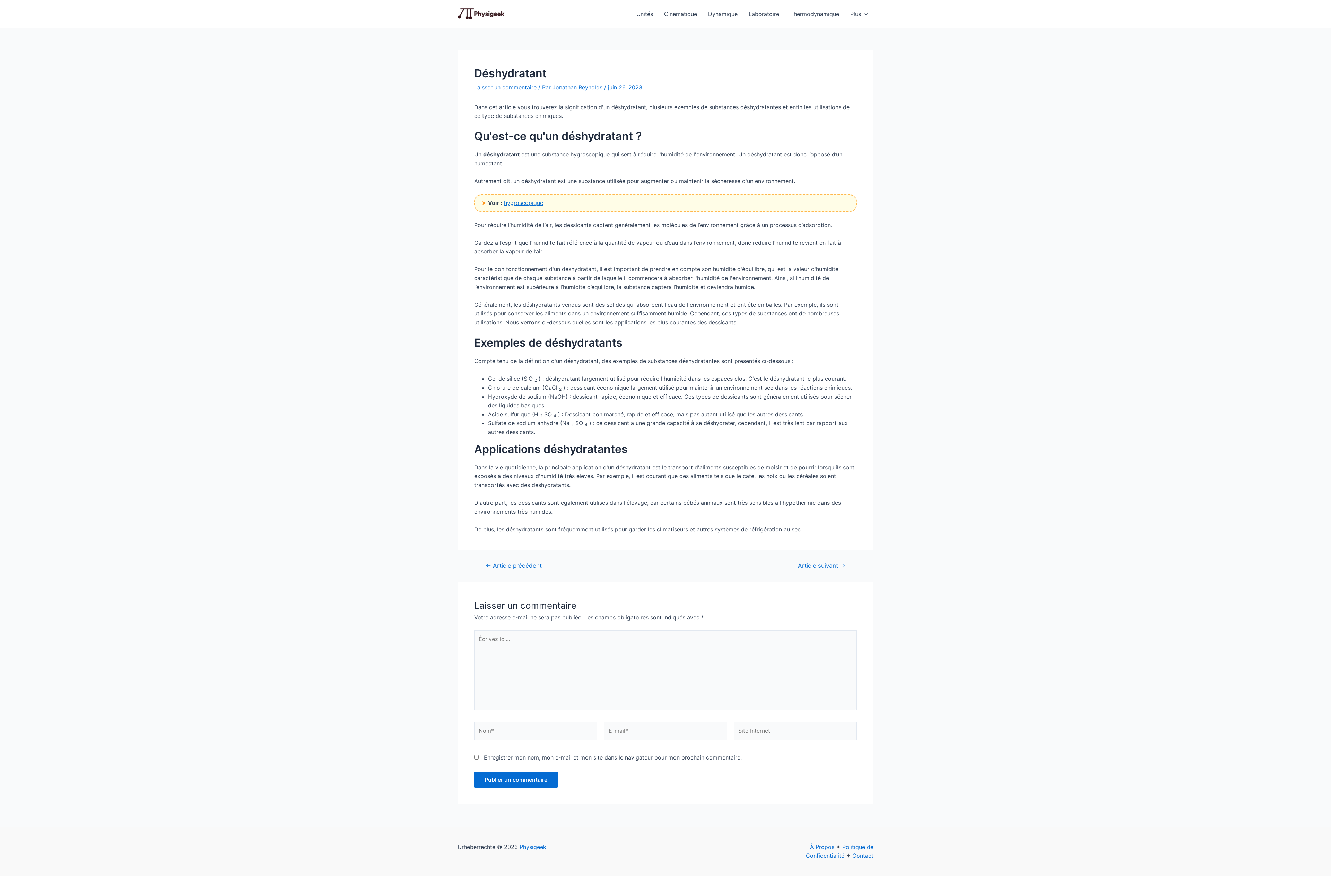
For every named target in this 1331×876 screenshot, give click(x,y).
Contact (862, 855)
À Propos (822, 846)
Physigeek (533, 846)
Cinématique (680, 13)
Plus (855, 13)
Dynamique (723, 13)
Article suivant (821, 566)
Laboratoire (764, 13)
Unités (644, 13)
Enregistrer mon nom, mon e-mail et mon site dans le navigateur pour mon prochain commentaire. (613, 757)
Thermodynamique (814, 13)
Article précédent (514, 566)
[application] (864, 14)
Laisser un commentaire (505, 87)
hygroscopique (523, 202)
